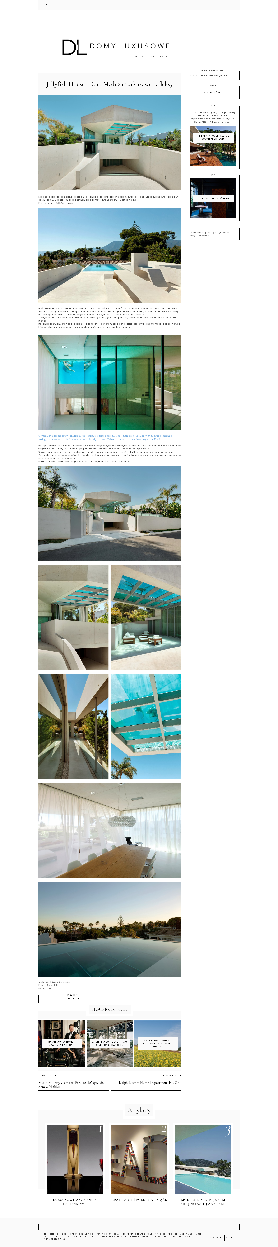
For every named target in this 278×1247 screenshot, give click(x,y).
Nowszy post (50, 1076)
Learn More (214, 1238)
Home (45, 5)
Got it (229, 1238)
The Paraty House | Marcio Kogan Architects (213, 137)
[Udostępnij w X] (69, 998)
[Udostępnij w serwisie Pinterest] (79, 998)
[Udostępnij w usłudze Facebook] (74, 998)
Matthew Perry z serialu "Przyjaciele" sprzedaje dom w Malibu (72, 1084)
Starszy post (170, 1076)
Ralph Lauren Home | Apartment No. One (150, 1082)
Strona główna (213, 92)
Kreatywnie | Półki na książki (139, 1200)
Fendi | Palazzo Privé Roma (213, 198)
